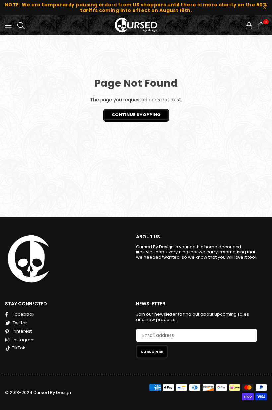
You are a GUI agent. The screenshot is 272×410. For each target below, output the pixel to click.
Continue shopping (136, 115)
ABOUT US (148, 236)
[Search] (21, 25)
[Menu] (8, 25)
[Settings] (249, 25)
